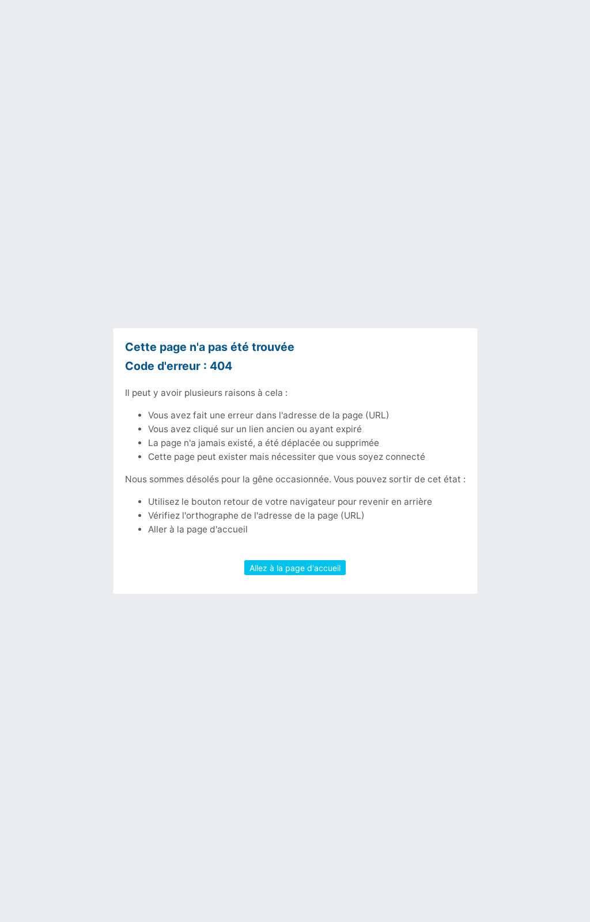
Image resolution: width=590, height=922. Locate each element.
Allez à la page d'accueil (295, 567)
